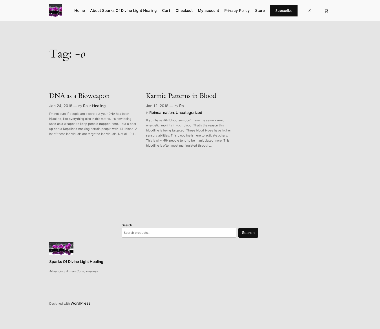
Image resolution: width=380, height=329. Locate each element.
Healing (99, 106)
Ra (85, 106)
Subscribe (283, 10)
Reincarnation (161, 112)
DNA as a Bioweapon (79, 96)
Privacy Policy (237, 10)
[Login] (309, 10)
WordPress (80, 303)
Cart (166, 10)
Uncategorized (189, 112)
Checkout (184, 10)
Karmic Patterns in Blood (181, 96)
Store (260, 10)
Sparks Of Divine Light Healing (76, 261)
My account (208, 10)
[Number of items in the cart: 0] (326, 10)
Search (127, 225)
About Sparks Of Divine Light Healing (123, 10)
